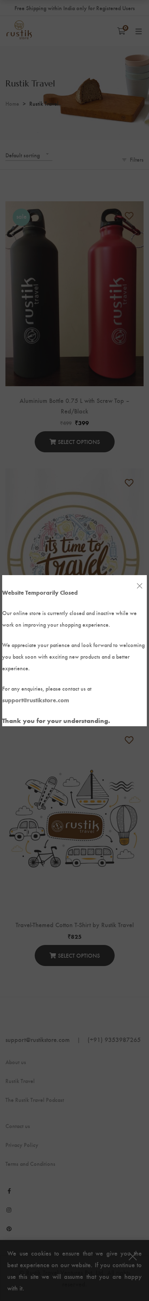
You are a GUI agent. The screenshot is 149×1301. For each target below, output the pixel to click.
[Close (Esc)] (139, 586)
